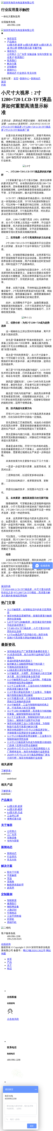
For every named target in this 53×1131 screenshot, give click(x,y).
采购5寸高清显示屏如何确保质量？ (25, 637)
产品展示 (11, 41)
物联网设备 (13, 906)
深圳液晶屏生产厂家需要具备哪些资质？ (28, 651)
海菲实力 (11, 51)
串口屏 (13, 48)
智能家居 (11, 900)
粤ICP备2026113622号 (34, 950)
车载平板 (37, 48)
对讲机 (10, 919)
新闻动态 (11, 73)
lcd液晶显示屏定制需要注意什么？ (25, 670)
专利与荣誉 (43, 54)
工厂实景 (21, 54)
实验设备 (32, 54)
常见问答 (32, 73)
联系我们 (19, 57)
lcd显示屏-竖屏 (14, 45)
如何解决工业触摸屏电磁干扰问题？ (26, 664)
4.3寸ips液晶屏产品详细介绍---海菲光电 (27, 634)
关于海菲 (6, 825)
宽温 (9, 878)
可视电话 (11, 913)
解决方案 (11, 63)
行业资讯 (21, 73)
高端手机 (11, 922)
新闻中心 (11, 70)
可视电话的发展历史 (17, 667)
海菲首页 (11, 38)
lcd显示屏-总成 (14, 812)
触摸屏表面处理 (15, 884)
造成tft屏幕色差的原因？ (20, 661)
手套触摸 (11, 875)
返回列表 (6, 586)
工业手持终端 (14, 916)
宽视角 (10, 881)
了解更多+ (6, 770)
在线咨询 (6, 944)
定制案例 (11, 66)
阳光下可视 (13, 872)
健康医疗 (11, 903)
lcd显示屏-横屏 (30, 45)
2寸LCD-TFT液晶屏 (11, 127)
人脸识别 (11, 909)
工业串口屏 (13, 815)
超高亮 (10, 888)
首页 (16, 78)
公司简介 (11, 54)
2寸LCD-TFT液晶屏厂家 (16, 130)
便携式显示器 (25, 48)
